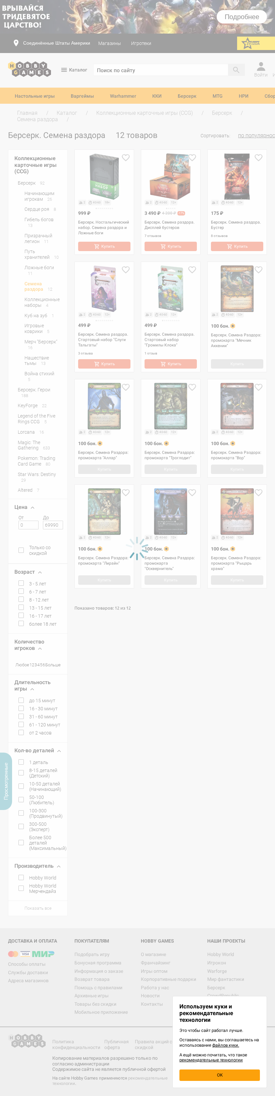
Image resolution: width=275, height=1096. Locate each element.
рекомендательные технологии (211, 1059)
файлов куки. (225, 1045)
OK (220, 1075)
